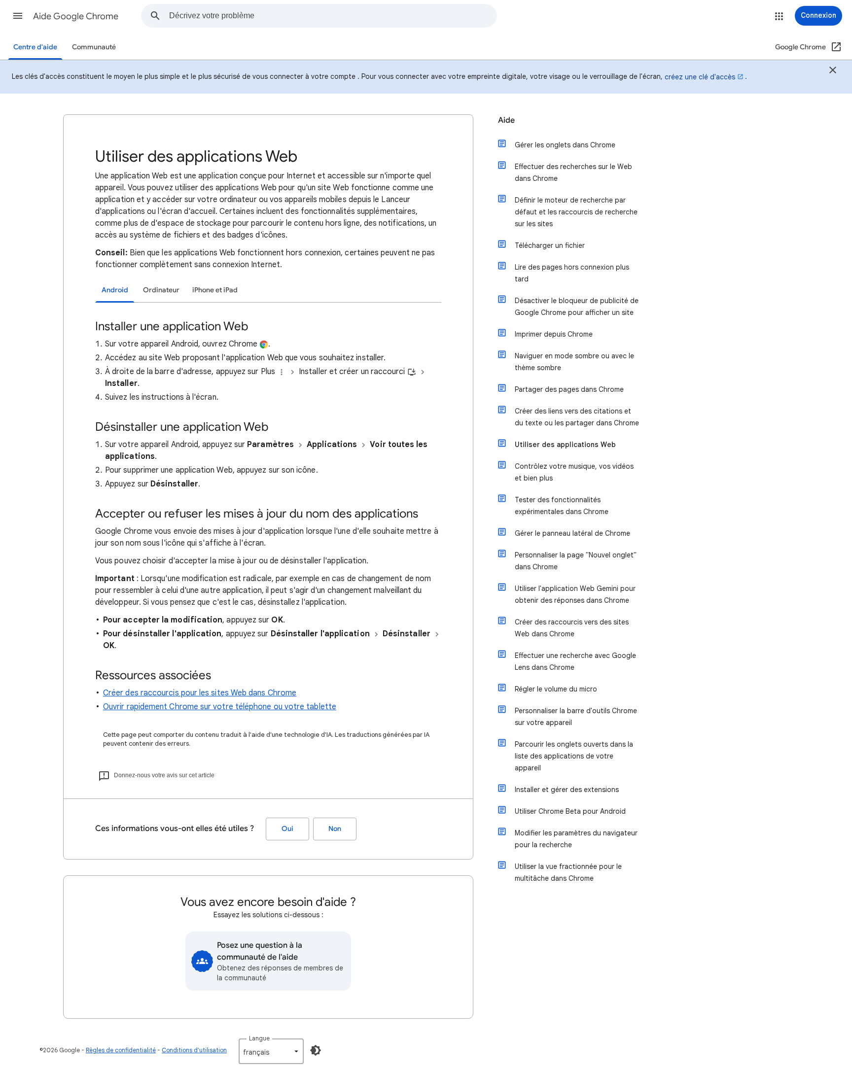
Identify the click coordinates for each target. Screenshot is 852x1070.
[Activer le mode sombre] (315, 1050)
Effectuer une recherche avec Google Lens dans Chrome (575, 661)
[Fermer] (833, 71)
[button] (18, 16)
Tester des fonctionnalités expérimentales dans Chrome (561, 505)
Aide (506, 120)
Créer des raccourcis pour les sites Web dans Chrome (199, 693)
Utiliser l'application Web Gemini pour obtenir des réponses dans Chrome (575, 594)
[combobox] (333, 15)
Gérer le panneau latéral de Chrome (572, 533)
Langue (259, 1038)
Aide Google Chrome (75, 16)
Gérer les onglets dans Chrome (565, 144)
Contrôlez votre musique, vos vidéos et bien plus (574, 472)
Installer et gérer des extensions (567, 789)
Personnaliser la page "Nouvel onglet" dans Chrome (576, 561)
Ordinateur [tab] (161, 290)
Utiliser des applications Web (565, 444)
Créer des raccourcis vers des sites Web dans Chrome (572, 628)
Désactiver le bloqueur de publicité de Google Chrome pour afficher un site (577, 306)
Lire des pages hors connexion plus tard (572, 273)
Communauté (94, 47)
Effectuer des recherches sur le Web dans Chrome (573, 172)
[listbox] (271, 1051)
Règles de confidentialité (121, 1050)
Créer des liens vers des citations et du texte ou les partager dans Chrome (577, 417)
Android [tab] (115, 290)
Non (334, 829)
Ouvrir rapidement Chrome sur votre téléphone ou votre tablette (219, 707)
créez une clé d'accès (700, 76)
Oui (287, 829)
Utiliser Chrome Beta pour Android (570, 811)
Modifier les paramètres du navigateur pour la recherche (576, 838)
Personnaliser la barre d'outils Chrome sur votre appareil (576, 716)
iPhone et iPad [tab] (215, 290)
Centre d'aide (35, 47)
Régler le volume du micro (556, 689)
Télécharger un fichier (550, 245)
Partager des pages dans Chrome (569, 389)
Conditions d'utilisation (194, 1050)
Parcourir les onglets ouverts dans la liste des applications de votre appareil (574, 756)
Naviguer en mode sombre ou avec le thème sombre (574, 361)
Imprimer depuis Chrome (554, 334)
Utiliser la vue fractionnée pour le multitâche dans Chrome (568, 872)
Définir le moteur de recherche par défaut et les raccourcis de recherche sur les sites (576, 212)
